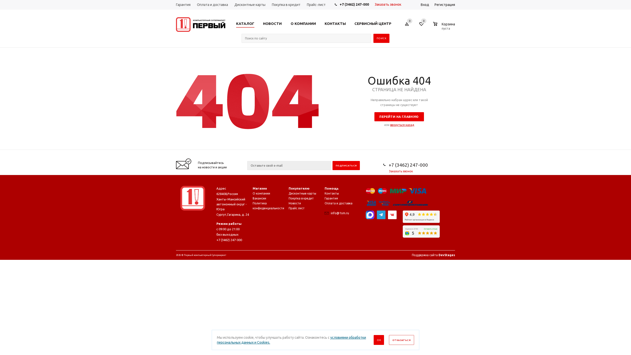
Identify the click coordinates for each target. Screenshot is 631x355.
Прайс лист (297, 208)
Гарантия (331, 198)
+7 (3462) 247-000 (354, 4)
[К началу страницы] (607, 147)
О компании (261, 193)
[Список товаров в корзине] (445, 27)
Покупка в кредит (301, 198)
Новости (295, 203)
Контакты (332, 193)
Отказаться (401, 340)
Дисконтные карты (302, 193)
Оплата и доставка (338, 203)
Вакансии (259, 198)
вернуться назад (402, 124)
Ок (379, 340)
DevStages (446, 255)
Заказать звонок (388, 4)
